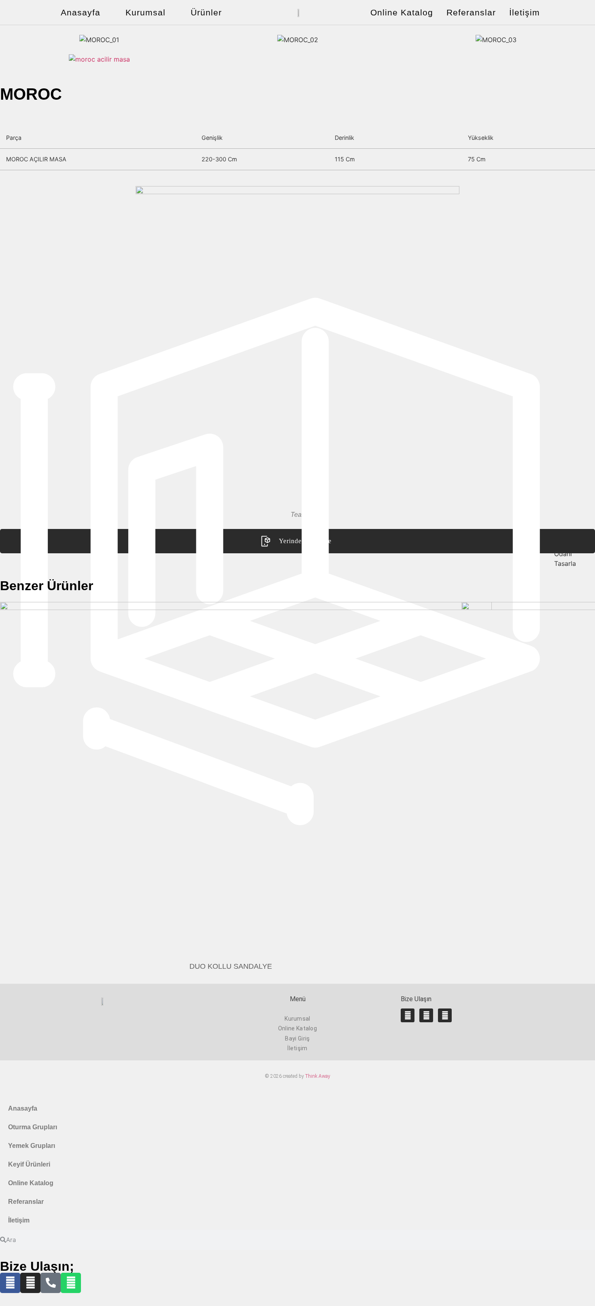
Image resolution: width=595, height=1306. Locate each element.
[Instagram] (426, 1015)
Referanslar (471, 12)
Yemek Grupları (31, 1145)
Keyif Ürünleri (29, 1164)
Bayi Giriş (297, 1038)
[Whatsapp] (445, 1015)
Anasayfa (80, 12)
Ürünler (206, 12)
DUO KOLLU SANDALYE (230, 966)
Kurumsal (145, 12)
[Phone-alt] (50, 1283)
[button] (8, 40)
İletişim (524, 12)
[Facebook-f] (407, 1015)
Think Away (317, 1076)
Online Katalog (401, 12)
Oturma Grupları (32, 1127)
